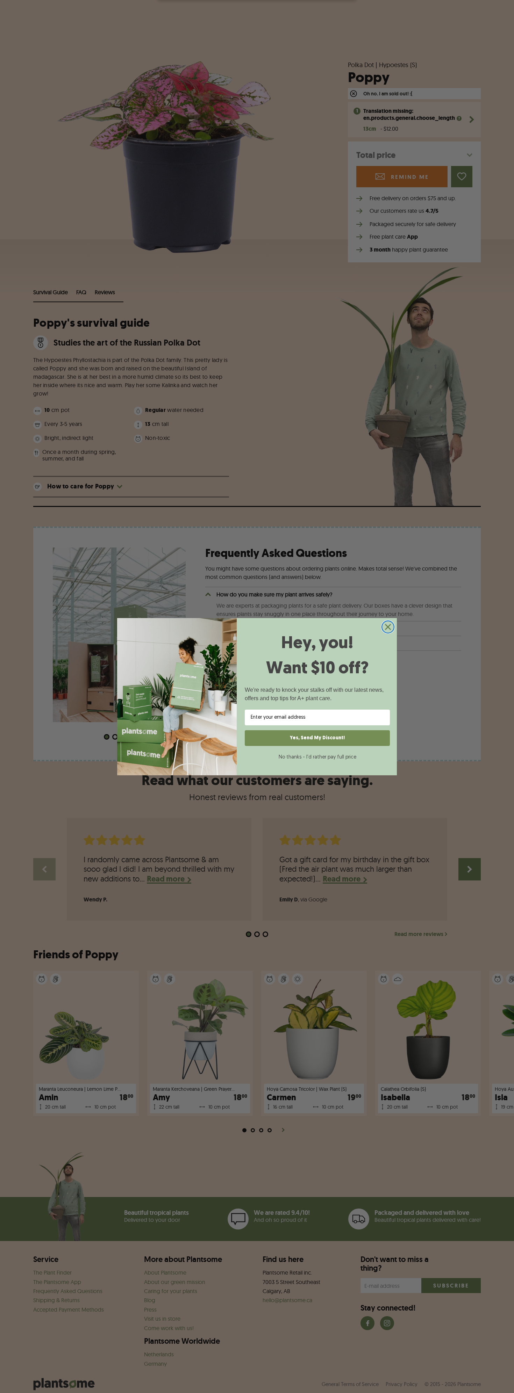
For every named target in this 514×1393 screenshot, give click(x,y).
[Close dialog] (388, 627)
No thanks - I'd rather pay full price (317, 757)
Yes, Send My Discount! (317, 738)
